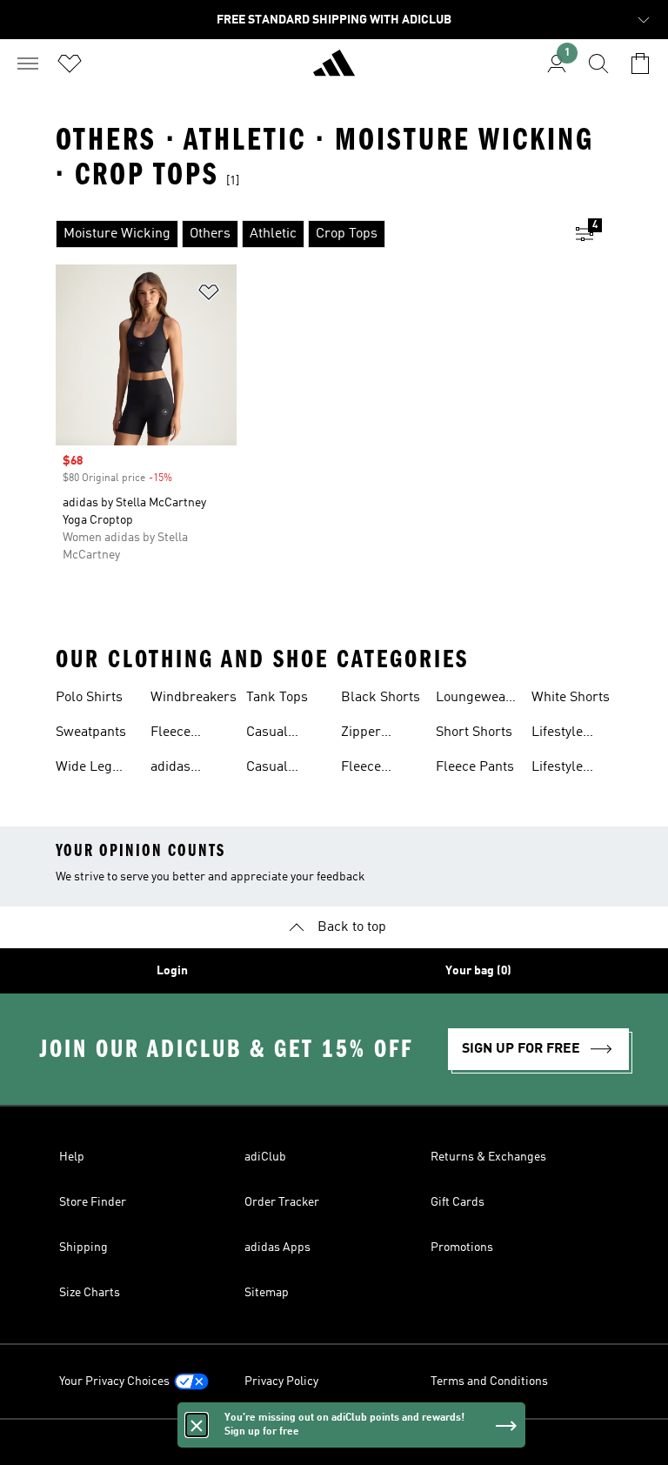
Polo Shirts (89, 698)
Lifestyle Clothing (557, 734)
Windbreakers (193, 698)
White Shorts (570, 698)
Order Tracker (281, 1202)
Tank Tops (277, 698)
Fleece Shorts (361, 769)
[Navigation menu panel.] (28, 63)
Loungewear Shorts (473, 699)
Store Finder (92, 1202)
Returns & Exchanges (488, 1157)
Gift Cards (457, 1202)
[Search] (598, 63)
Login (172, 971)
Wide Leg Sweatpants (91, 769)
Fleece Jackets (173, 734)
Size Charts (89, 1293)
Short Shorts (474, 732)
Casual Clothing (271, 734)
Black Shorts (380, 698)
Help (71, 1157)
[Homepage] (334, 70)
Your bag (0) (478, 971)
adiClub (265, 1157)
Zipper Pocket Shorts (361, 734)
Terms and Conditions (489, 1381)
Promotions (462, 1247)
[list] (306, 234)
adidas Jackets (173, 769)
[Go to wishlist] (69, 63)
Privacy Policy (281, 1381)
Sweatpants (91, 732)
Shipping (83, 1247)
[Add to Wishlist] (209, 295)
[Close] (196, 1425)
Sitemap (266, 1293)
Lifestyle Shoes (557, 769)
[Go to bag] (640, 63)
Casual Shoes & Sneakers (274, 769)
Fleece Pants (475, 767)
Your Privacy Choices (114, 1381)
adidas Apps (277, 1247)
